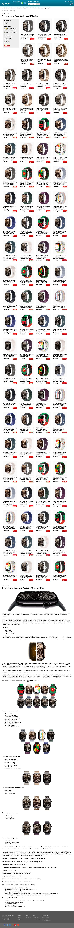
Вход (65, 1)
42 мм (6, 22)
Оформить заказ (21, 919)
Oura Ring (43, 8)
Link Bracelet (8, 38)
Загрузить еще (5, 584)
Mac (13, 8)
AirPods (24, 8)
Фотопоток (28, 917)
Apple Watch (8, 8)
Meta (39, 8)
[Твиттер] (7, 925)
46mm (7, 13)
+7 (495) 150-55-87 (45, 917)
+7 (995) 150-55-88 (45, 919)
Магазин (19, 915)
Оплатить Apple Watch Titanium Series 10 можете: (13, 897)
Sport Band (7, 41)
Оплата (29, 1)
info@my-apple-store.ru (46, 920)
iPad (15, 8)
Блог (34, 915)
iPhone (3, 8)
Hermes (35, 8)
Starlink (48, 8)
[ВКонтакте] (10, 925)
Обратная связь (45, 915)
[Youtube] (15, 925)
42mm (3, 13)
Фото (27, 915)
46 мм (6, 23)
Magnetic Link (8, 39)
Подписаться (35, 917)
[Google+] (18, 925)
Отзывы (33, 1)
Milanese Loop (8, 37)
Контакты (37, 1)
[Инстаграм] (13, 925)
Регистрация (69, 1)
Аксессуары (29, 8)
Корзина (19, 917)
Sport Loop (7, 42)
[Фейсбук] (5, 925)
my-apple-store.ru (10, 915)
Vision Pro (20, 8)
